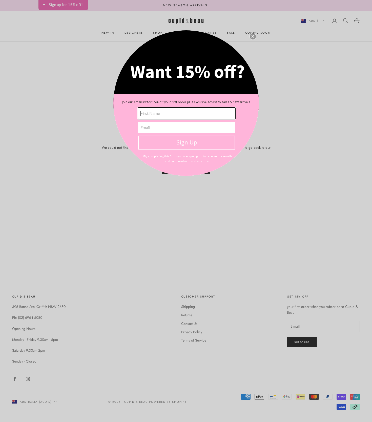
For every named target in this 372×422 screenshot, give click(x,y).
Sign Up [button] (187, 142)
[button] (253, 36)
